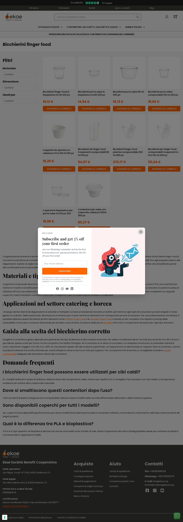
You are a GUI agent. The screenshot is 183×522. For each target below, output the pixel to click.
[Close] (140, 232)
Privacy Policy (65, 279)
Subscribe (65, 271)
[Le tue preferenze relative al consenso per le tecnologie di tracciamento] (4, 517)
